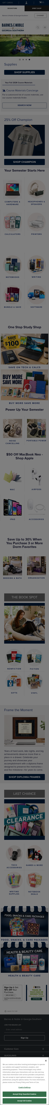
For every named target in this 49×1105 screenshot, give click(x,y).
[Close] (46, 1061)
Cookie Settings (24, 1087)
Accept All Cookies (24, 1101)
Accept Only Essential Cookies (24, 1094)
